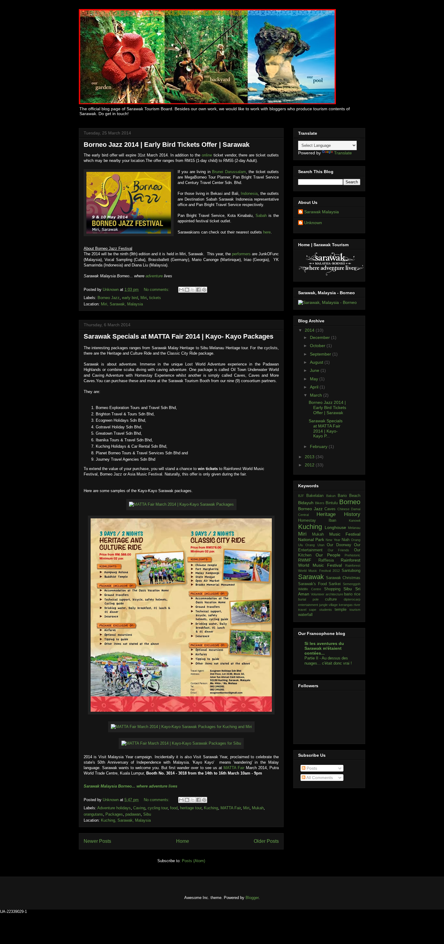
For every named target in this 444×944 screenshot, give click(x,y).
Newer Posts (97, 841)
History (352, 514)
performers (242, 254)
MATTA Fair (234, 767)
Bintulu (332, 503)
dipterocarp (352, 599)
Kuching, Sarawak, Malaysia (126, 820)
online (208, 155)
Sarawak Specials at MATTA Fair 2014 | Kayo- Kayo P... (326, 428)
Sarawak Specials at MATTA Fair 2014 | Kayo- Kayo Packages (178, 336)
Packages (114, 814)
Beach (354, 496)
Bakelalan (314, 496)
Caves (330, 509)
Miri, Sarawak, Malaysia (122, 304)
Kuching (211, 808)
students (325, 609)
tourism (354, 609)
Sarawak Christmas (343, 578)
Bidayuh (306, 502)
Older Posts (266, 841)
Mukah (258, 808)
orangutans (93, 814)
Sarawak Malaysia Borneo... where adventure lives (130, 786)
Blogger (252, 897)
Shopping (332, 589)
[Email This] (181, 290)
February (319, 446)
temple (340, 609)
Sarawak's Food (312, 584)
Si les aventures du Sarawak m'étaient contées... (324, 648)
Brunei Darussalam (229, 171)
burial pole (308, 599)
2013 (310, 456)
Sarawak (311, 577)
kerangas (346, 605)
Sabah (262, 215)
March (316, 395)
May (314, 378)
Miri (143, 297)
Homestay (307, 520)
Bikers (319, 503)
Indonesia (249, 193)
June (315, 370)
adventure (154, 276)
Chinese (343, 509)
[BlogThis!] (187, 290)
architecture (334, 594)
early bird (130, 297)
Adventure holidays (114, 808)
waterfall (305, 615)
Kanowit (354, 520)
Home (182, 841)
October (318, 345)
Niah (345, 540)
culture (331, 599)
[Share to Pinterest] (204, 290)
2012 (310, 464)
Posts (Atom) (193, 861)
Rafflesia (326, 560)
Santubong (351, 571)
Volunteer (317, 594)
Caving (139, 808)
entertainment (308, 605)
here (267, 232)
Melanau (354, 528)
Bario (342, 496)
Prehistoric (352, 555)
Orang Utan (314, 545)
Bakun (331, 496)
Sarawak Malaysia (321, 211)
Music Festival (344, 534)
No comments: (157, 289)
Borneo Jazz (109, 297)
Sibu (147, 814)
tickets (155, 297)
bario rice (352, 594)
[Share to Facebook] (198, 290)
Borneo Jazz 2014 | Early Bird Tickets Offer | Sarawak (166, 144)
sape (312, 609)
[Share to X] (193, 290)
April (315, 387)
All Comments (319, 777)
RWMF (304, 560)
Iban (332, 520)
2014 (310, 330)
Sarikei (335, 584)
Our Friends (338, 550)
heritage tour (190, 808)
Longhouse (335, 527)
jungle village (328, 605)
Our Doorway (339, 545)
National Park (311, 539)
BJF (301, 496)
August (317, 362)
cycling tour (158, 808)
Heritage (326, 514)
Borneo (349, 502)
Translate (343, 152)
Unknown (111, 289)
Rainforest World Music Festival (329, 563)
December (320, 337)
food (174, 808)
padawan (133, 814)
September (321, 354)
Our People (328, 555)
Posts (311, 768)
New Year (333, 540)
